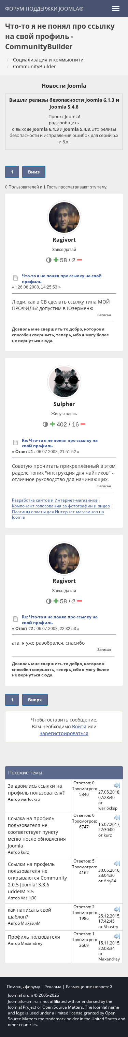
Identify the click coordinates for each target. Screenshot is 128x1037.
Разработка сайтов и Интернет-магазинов (55, 500)
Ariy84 (110, 880)
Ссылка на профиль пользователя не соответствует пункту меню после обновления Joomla (37, 832)
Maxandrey (31, 943)
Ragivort (64, 239)
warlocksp (30, 799)
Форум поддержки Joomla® (44, 8)
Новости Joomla (64, 85)
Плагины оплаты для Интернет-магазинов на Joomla (58, 514)
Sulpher (64, 404)
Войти (79, 726)
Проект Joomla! (64, 116)
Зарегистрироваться (64, 733)
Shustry (111, 926)
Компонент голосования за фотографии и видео (61, 505)
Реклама (52, 987)
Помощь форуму (23, 987)
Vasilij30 (29, 897)
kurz (25, 852)
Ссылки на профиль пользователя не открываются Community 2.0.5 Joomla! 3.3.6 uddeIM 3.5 (37, 878)
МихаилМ (31, 923)
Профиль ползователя (34, 937)
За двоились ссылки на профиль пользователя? (36, 789)
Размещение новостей (89, 987)
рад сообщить (64, 123)
